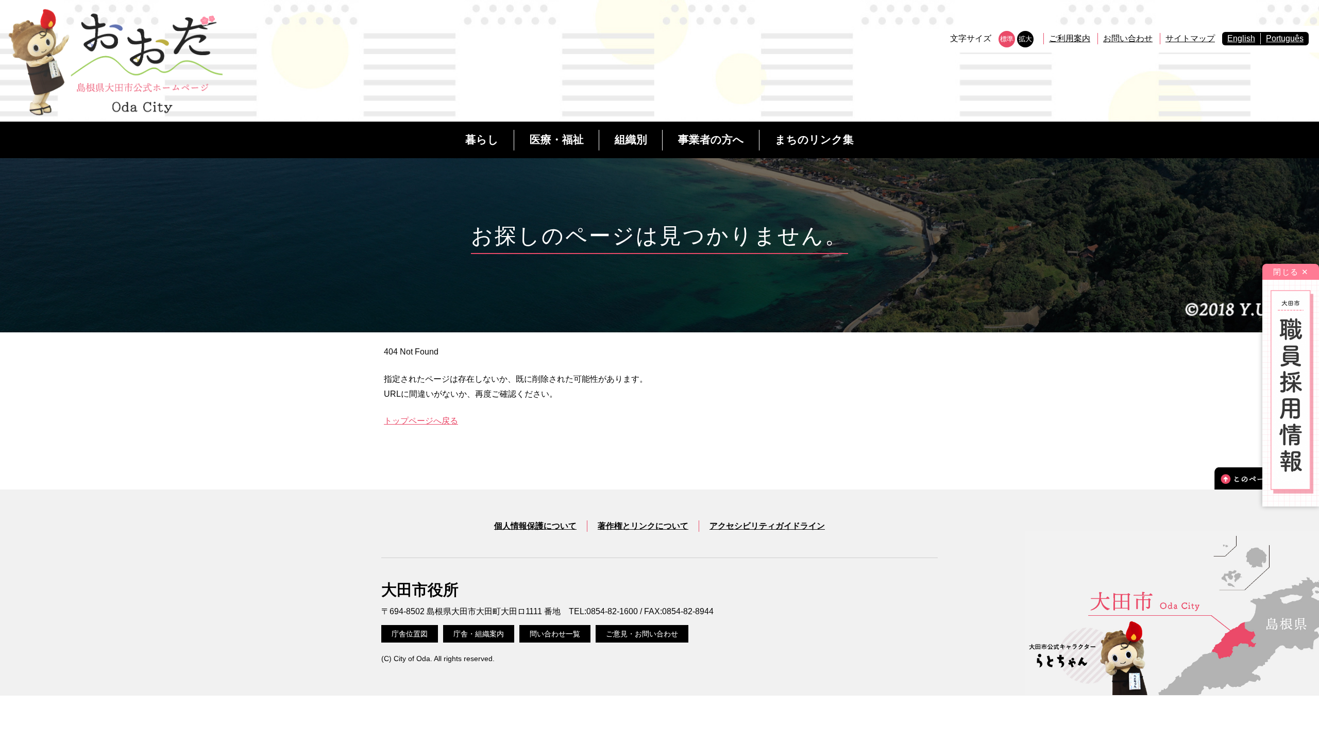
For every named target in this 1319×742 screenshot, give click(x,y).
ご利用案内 (1069, 38)
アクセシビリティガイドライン (767, 525)
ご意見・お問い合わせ (642, 634)
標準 (1006, 39)
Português (1285, 38)
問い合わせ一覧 (555, 634)
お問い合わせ (1128, 38)
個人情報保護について (535, 525)
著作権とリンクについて (643, 525)
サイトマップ (1190, 38)
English (1241, 38)
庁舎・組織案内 (478, 634)
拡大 (1025, 39)
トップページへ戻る (421, 420)
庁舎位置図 (410, 634)
